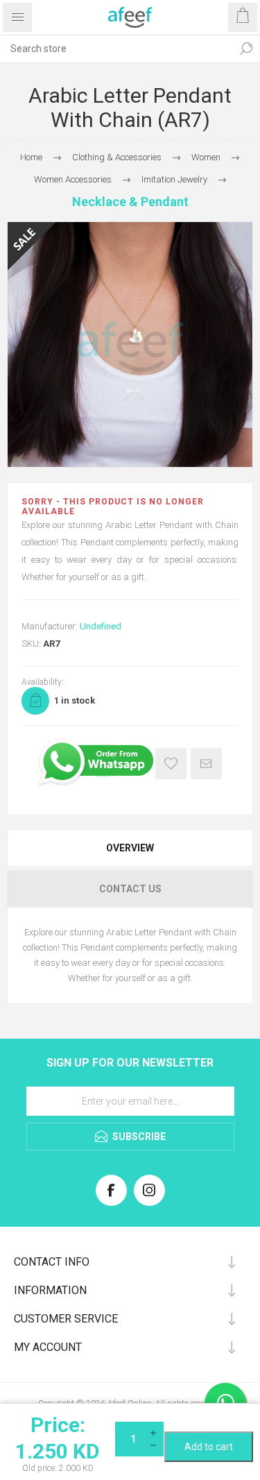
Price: (58, 1425)
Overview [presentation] (130, 847)
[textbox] (116, 48)
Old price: (39, 1468)
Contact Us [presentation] (130, 888)
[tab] (130, 848)
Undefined (100, 626)
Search (246, 48)
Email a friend (206, 763)
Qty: (208, 1426)
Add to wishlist (171, 763)
